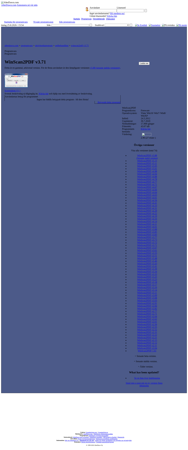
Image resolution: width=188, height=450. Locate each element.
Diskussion (110, 19)
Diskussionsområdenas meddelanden (107, 439)
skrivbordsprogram (44, 45)
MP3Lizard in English (109, 437)
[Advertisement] (94, 34)
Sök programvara (67, 22)
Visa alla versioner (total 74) (144, 150)
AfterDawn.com (8, 5)
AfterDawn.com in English (81, 437)
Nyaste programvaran (43, 22)
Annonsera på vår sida (27, 5)
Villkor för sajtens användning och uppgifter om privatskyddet (113, 440)
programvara (27, 45)
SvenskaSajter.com (91, 432)
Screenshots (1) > (13, 90)
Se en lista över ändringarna (147, 378)
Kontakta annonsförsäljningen (105, 442)
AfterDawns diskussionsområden (103, 434)
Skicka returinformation (88, 442)
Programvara (86, 19)
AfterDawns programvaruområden (98, 435)
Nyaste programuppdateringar (86, 439)
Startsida (76, 19)
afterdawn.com (11, 45)
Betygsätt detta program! (108, 102)
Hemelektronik (99, 19)
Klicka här (112, 16)
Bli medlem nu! (117, 13)
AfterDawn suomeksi (96, 437)
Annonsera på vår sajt (87, 440)
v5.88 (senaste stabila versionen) (105, 68)
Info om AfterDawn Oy (71, 440)
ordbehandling (61, 45)
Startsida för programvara (16, 22)
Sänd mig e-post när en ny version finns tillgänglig (144, 384)
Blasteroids (121, 437)
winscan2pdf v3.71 (80, 45)
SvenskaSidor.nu (103, 432)
